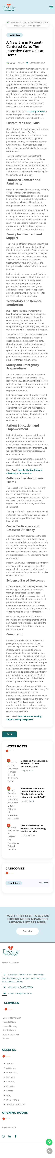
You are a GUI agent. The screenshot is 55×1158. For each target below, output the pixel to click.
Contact (10, 1086)
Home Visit (11, 1072)
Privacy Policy (13, 1100)
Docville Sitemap (10, 962)
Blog (8, 1095)
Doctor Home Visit (12, 1018)
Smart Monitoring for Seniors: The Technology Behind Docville (33, 828)
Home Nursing (10, 1026)
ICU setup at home (36, 111)
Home (10, 1063)
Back (9, 734)
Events (6, 1038)
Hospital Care (9, 1022)
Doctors (10, 1081)
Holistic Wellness (11, 1034)
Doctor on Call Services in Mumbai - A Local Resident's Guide (34, 764)
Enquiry (27, 931)
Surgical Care (9, 1030)
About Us (11, 1068)
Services (10, 1077)
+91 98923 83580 (24, 987)
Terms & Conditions (16, 1104)
